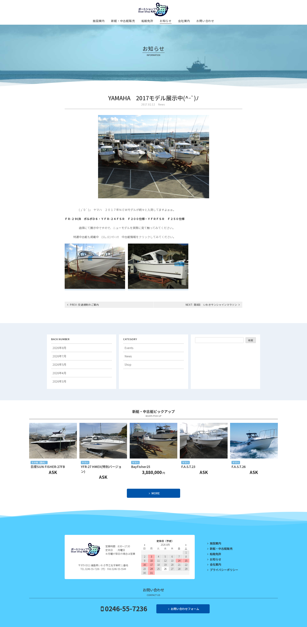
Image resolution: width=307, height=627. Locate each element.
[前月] (144, 545)
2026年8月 (59, 348)
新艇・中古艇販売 (123, 21)
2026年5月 (59, 364)
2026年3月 (59, 381)
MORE (155, 493)
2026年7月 (59, 356)
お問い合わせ (205, 21)
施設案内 (99, 21)
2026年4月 (59, 373)
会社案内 (184, 21)
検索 (250, 340)
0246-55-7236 (126, 608)
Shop (128, 364)
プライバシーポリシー (224, 570)
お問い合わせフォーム (185, 609)
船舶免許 (147, 21)
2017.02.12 (148, 104)
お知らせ (166, 21)
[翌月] (185, 545)
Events (129, 348)
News (161, 104)
